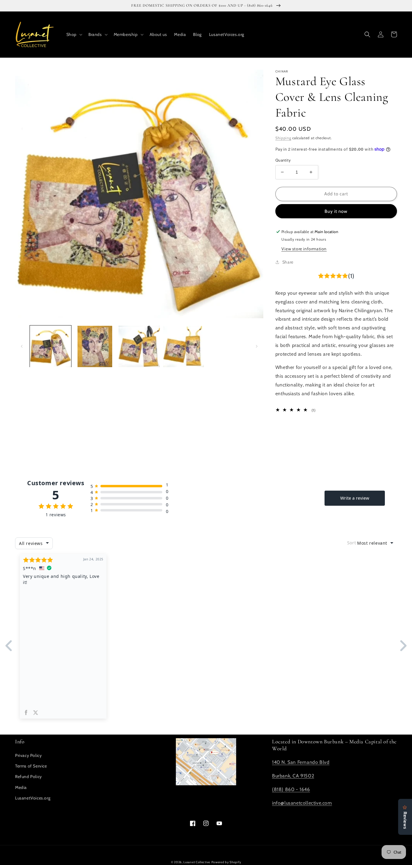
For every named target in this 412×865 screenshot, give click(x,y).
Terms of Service (31, 766)
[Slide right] (256, 346)
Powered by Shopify (226, 862)
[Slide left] (21, 346)
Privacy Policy (28, 755)
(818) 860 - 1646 (291, 789)
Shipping (283, 138)
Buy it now (336, 211)
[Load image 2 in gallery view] (95, 346)
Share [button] (287, 262)
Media (21, 787)
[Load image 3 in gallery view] (139, 346)
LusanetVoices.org (32, 798)
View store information (304, 248)
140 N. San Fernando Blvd (300, 762)
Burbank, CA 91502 (293, 776)
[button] (74, 34)
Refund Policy (28, 776)
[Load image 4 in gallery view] (183, 346)
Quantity (283, 160)
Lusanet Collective (196, 862)
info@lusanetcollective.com (302, 803)
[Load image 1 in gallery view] (50, 346)
